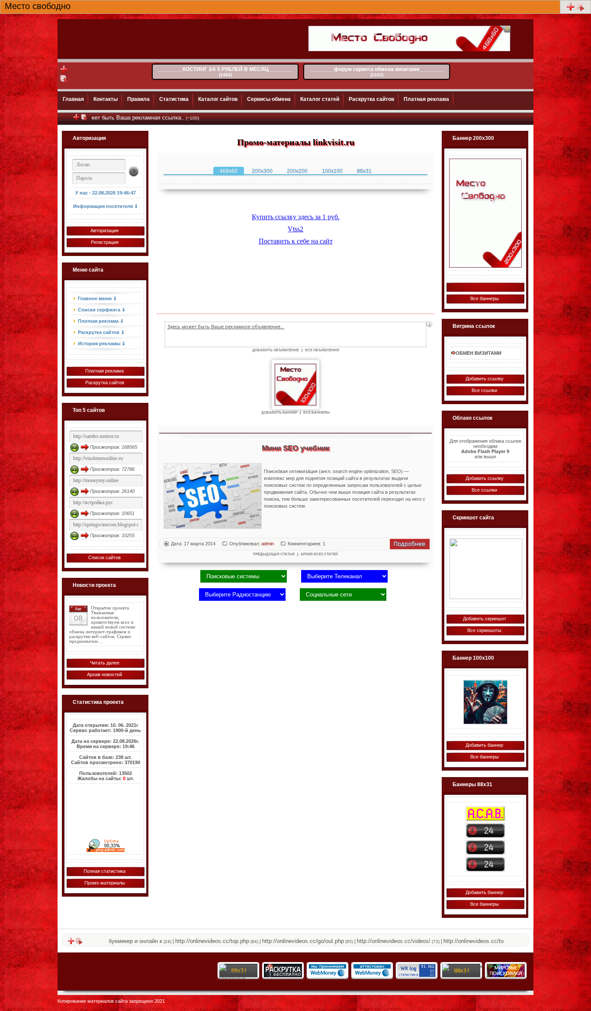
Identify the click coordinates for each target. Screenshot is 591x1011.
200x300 (262, 171)
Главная (73, 99)
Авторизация (104, 230)
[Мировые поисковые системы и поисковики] (505, 975)
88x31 (364, 171)
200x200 (297, 171)
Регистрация (105, 242)
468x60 (229, 171)
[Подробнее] (410, 547)
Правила (138, 99)
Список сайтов (104, 557)
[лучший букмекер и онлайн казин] (486, 568)
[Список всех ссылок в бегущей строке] (84, 119)
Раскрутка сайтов (371, 99)
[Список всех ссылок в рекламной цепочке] (64, 81)
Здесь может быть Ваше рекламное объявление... (225, 326)
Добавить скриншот (484, 618)
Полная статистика (104, 871)
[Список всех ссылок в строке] (580, 9)
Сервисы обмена (269, 99)
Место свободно (38, 5)
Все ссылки (484, 390)
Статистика (174, 99)
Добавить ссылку (485, 378)
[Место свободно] (485, 213)
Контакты (105, 99)
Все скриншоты (484, 630)
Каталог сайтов (218, 99)
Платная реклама (426, 99)
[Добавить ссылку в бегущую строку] (76, 119)
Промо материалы (104, 882)
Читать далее (104, 662)
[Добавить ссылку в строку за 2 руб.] (570, 9)
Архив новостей (104, 674)
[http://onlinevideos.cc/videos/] (485, 830)
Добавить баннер (484, 745)
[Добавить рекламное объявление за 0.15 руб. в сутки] (429, 324)
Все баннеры (484, 298)
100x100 (332, 171)
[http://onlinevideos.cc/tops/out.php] (485, 864)
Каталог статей (319, 99)
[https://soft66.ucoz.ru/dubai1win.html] (485, 702)
